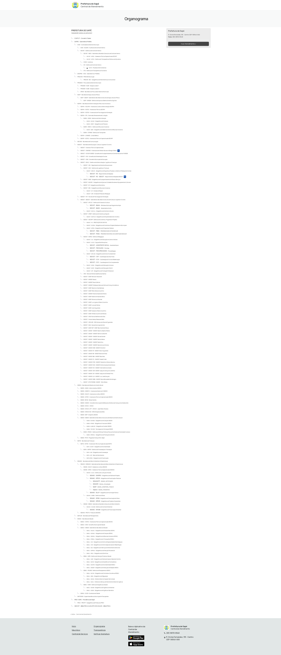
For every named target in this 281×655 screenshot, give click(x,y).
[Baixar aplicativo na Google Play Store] (136, 638)
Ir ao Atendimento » (188, 44)
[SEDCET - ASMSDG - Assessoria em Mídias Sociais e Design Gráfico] (118, 150)
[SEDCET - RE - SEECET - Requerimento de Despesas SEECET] (125, 177)
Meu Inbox (76, 630)
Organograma (99, 626)
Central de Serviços (80, 634)
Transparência (99, 630)
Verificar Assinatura (101, 634)
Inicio (74, 626)
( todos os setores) (81, 33)
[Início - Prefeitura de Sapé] (75, 5)
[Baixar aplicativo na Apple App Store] (136, 644)
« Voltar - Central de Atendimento (80, 614)
